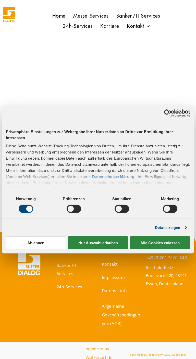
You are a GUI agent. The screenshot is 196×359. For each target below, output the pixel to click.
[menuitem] (58, 16)
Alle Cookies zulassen (160, 243)
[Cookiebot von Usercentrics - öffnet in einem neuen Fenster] (167, 113)
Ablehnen (35, 243)
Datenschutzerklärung (113, 176)
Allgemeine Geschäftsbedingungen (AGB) (121, 314)
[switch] (74, 209)
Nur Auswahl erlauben (98, 243)
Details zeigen (167, 227)
